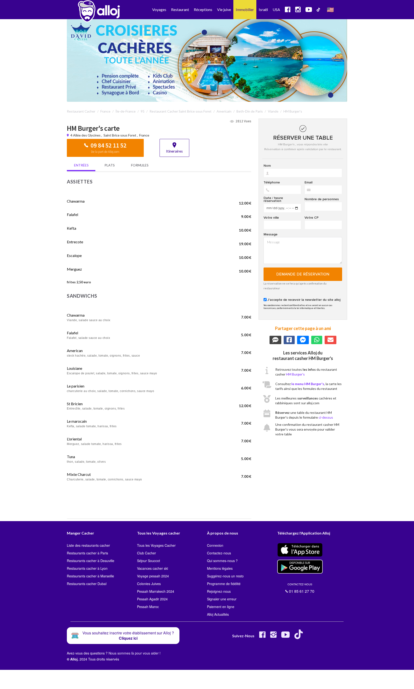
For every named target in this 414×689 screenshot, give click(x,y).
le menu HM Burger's (307, 384)
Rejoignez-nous (219, 591)
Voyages (159, 9)
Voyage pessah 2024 (153, 576)
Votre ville (271, 217)
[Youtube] (285, 636)
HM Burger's (295, 374)
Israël (263, 9)
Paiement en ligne (220, 606)
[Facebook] (262, 636)
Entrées (81, 165)
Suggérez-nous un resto (225, 576)
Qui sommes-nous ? (222, 560)
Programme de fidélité (224, 583)
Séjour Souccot (148, 560)
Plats (109, 165)
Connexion (215, 545)
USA (276, 9)
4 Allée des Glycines (85, 135)
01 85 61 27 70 (301, 588)
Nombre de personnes (322, 199)
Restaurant (180, 9)
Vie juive (224, 9)
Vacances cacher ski (152, 568)
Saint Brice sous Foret (120, 135)
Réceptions (203, 9)
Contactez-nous (219, 553)
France (144, 135)
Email (308, 182)
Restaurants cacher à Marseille (90, 576)
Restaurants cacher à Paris (87, 553)
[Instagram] (273, 636)
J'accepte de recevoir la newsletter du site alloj (303, 299)
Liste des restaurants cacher (88, 545)
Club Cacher (146, 553)
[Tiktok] (299, 636)
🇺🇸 (330, 9)
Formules (140, 165)
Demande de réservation (302, 274)
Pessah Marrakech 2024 (155, 591)
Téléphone (272, 182)
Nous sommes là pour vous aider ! (135, 653)
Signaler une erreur (221, 599)
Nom (267, 165)
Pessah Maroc (148, 606)
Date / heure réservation (273, 199)
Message (270, 234)
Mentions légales (220, 568)
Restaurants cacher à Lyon (87, 568)
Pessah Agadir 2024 (152, 599)
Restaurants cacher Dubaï (87, 583)
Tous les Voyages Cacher (156, 545)
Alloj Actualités (218, 614)
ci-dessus (326, 417)
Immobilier (245, 9)
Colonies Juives (149, 583)
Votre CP (312, 217)
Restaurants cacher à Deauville (90, 560)
